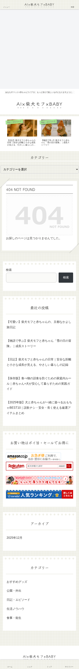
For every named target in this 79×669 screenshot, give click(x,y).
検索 (9, 269)
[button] (70, 536)
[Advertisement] (39, 49)
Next (76, 133)
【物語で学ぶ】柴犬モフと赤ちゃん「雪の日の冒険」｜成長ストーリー (39, 343)
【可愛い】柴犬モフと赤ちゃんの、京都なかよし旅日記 (39, 324)
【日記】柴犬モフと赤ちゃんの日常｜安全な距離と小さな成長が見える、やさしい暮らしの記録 (39, 362)
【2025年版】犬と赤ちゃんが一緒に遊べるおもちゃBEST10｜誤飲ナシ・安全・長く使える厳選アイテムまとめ (39, 408)
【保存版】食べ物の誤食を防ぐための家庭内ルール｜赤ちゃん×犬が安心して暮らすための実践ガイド (39, 384)
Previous (3, 133)
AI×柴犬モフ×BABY (39, 4)
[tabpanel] (22, 133)
